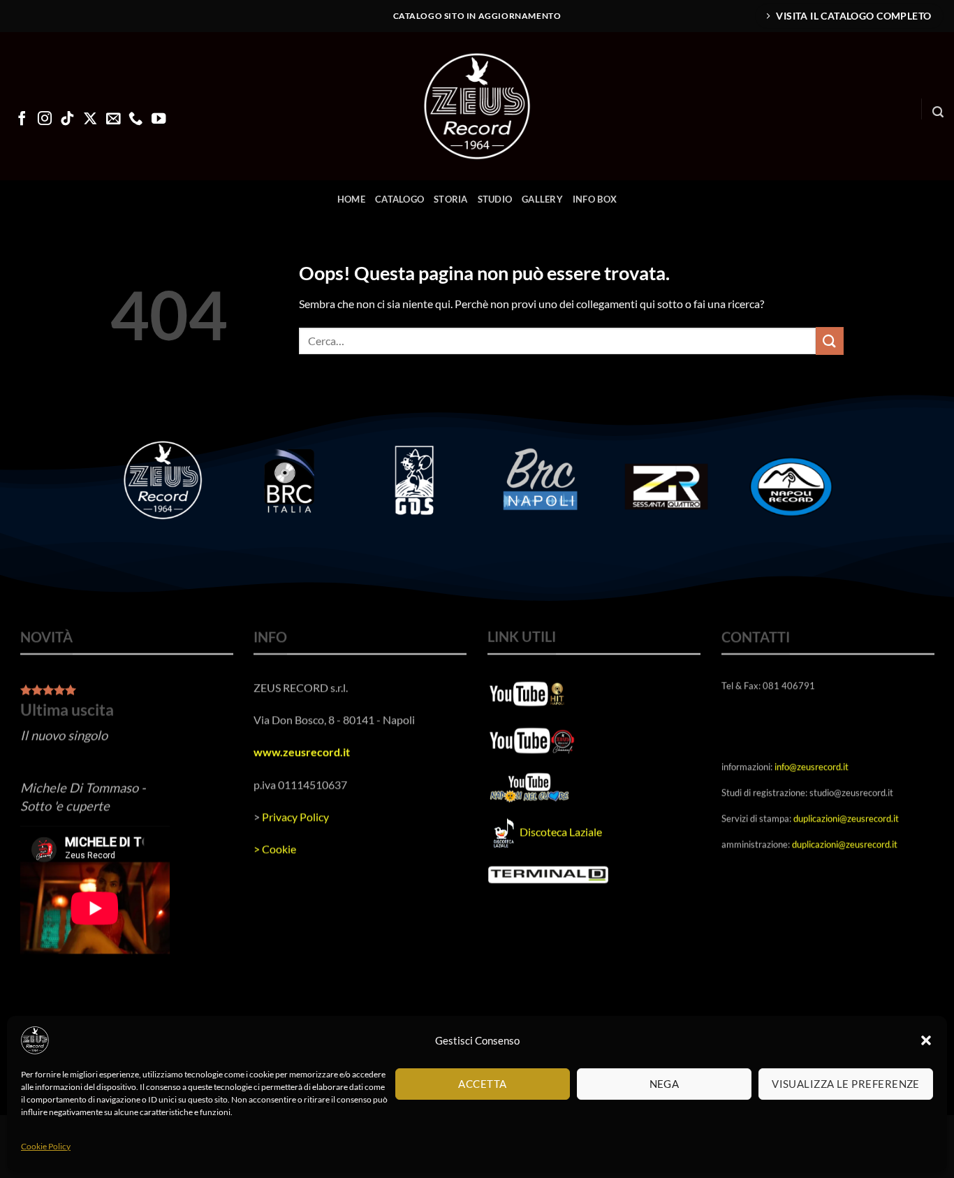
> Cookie (275, 848)
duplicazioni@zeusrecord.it (846, 818)
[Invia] (830, 340)
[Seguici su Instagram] (45, 119)
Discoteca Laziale (561, 831)
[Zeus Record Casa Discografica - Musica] (477, 106)
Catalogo (399, 199)
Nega (665, 1083)
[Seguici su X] (90, 119)
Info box (595, 199)
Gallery (542, 199)
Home (351, 199)
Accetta (482, 1083)
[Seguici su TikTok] (67, 119)
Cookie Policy (46, 1146)
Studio (495, 199)
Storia (451, 199)
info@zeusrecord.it (812, 765)
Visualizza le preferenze (846, 1083)
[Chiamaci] (135, 119)
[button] (926, 1040)
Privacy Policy (295, 816)
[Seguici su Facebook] (22, 119)
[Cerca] (938, 112)
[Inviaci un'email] (113, 119)
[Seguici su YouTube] (159, 119)
